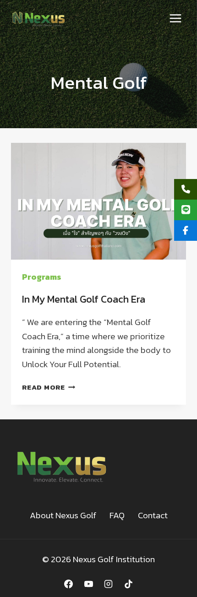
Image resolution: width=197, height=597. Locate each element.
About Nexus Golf (63, 515)
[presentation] (98, 201)
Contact (153, 515)
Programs (41, 277)
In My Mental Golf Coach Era (83, 299)
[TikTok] (128, 583)
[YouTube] (88, 583)
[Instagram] (108, 583)
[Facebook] (68, 583)
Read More (49, 387)
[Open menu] (175, 18)
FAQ (117, 515)
